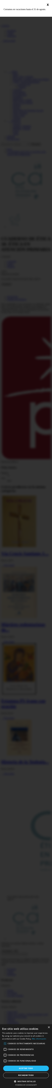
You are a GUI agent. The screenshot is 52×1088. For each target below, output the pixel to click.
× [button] (49, 1027)
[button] (26, 1081)
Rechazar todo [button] (26, 1075)
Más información (39, 1039)
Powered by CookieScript (26, 1085)
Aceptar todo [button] (26, 1068)
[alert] (26, 1056)
